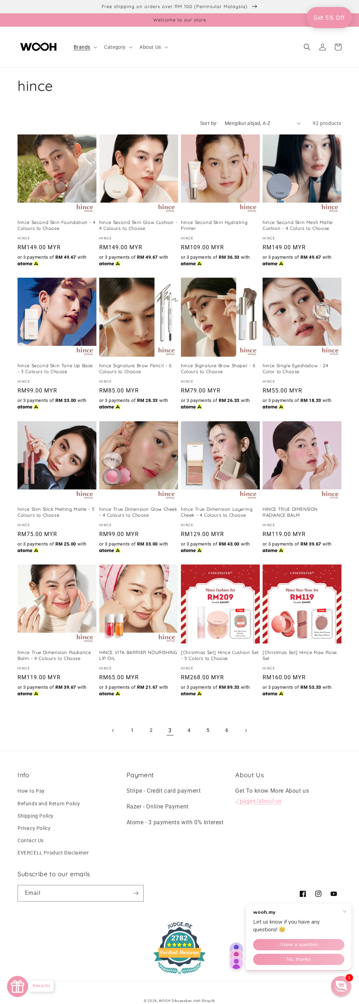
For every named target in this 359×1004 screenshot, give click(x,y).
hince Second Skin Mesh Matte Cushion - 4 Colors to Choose (298, 225)
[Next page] (245, 730)
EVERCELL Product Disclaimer (53, 853)
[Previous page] (113, 730)
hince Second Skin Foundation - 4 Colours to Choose (56, 225)
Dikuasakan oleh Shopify (193, 1001)
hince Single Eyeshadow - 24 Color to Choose (295, 368)
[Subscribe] (135, 893)
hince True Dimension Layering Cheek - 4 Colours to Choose (216, 512)
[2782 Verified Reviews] (179, 975)
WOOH (164, 1001)
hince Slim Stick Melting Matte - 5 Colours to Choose (56, 512)
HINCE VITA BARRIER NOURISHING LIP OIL (138, 655)
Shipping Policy (36, 816)
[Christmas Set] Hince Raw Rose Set (300, 655)
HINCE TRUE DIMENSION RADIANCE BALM (290, 512)
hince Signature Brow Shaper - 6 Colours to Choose (218, 368)
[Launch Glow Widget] (17, 986)
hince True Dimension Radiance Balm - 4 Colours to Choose (54, 655)
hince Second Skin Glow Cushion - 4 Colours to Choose (138, 225)
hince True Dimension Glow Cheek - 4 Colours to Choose (138, 512)
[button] (84, 47)
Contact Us (31, 840)
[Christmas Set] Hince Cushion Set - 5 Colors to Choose (220, 655)
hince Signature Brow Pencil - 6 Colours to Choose (135, 368)
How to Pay (31, 791)
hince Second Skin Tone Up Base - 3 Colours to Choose (55, 368)
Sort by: (209, 123)
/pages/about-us (259, 801)
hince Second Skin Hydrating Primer (214, 225)
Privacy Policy (34, 828)
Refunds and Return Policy (49, 803)
